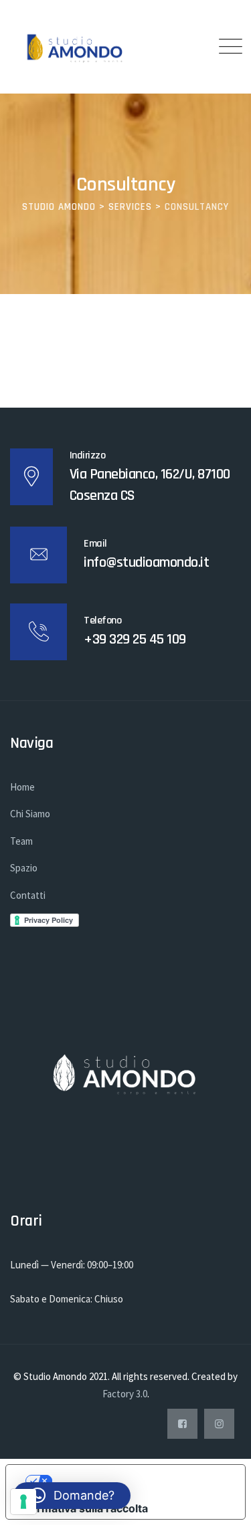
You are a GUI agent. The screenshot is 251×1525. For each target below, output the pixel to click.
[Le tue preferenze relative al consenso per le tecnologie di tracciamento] (23, 1501)
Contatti (28, 895)
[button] (72, 1495)
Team (21, 841)
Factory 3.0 (124, 1393)
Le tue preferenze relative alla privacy (139, 1481)
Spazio (23, 867)
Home (22, 787)
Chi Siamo (30, 813)
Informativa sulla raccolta (82, 1508)
